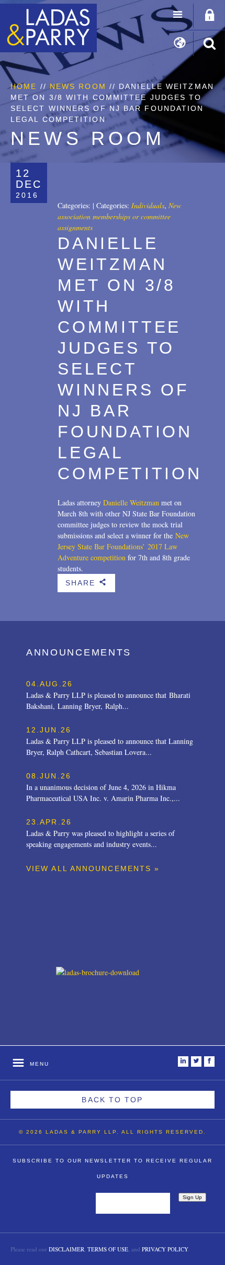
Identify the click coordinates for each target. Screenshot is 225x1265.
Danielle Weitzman (131, 502)
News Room (78, 86)
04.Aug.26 (49, 684)
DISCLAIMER (66, 1249)
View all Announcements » (93, 868)
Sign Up (192, 1197)
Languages (179, 44)
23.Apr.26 (49, 822)
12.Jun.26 (48, 730)
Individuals (147, 205)
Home (23, 86)
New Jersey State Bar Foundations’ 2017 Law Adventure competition (123, 546)
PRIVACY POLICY (165, 1249)
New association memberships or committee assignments (119, 216)
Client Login (210, 16)
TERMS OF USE (107, 1249)
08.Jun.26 (48, 776)
